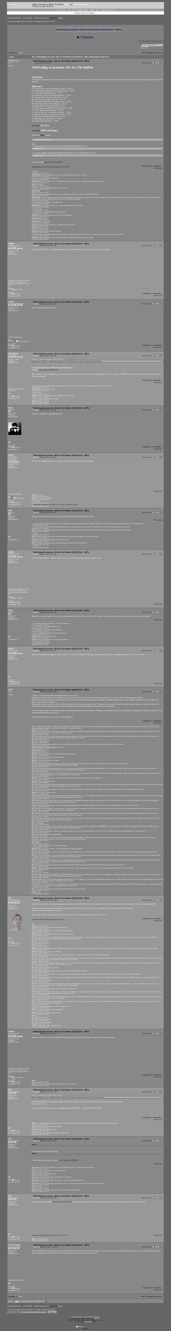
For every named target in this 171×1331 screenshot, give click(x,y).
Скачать (36, 125)
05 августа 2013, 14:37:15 (40, 210)
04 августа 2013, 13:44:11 (40, 394)
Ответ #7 (36, 554)
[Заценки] (11, 252)
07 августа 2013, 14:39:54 (40, 853)
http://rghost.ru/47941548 (62, 1202)
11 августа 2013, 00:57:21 (40, 1000)
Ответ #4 (36, 410)
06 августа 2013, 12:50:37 (40, 734)
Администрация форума (92, 1317)
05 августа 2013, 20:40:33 (40, 220)
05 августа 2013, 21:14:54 (40, 631)
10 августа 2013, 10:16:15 (40, 403)
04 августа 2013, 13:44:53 (40, 397)
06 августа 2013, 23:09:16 (40, 1182)
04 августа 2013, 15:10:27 (40, 192)
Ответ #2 (36, 304)
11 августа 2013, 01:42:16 (40, 1024)
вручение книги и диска (53, 162)
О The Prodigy (27, 18)
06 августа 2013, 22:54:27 (40, 1169)
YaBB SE (97, 1318)
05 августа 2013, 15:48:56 (40, 525)
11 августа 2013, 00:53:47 (40, 990)
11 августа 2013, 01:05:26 (40, 1008)
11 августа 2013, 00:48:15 (40, 972)
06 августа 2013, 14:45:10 (40, 932)
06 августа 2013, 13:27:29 (40, 232)
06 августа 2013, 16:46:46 (40, 1082)
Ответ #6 (36, 512)
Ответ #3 (36, 355)
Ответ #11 (36, 900)
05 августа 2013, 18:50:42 (40, 499)
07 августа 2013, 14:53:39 (40, 882)
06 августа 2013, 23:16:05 (40, 1188)
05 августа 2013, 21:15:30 (40, 634)
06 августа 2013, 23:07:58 (40, 1178)
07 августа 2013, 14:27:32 (40, 811)
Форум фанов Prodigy (14, 18)
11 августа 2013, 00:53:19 (40, 987)
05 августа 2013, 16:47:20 (40, 538)
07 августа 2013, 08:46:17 (40, 771)
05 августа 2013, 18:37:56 (40, 216)
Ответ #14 (36, 1141)
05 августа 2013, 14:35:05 (40, 204)
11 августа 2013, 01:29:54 (40, 1011)
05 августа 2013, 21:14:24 (40, 625)
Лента (69, 10)
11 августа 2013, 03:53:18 (40, 1027)
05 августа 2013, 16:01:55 (40, 531)
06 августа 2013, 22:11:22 (40, 1128)
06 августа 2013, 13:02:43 (40, 926)
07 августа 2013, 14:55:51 (40, 890)
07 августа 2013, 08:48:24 (40, 779)
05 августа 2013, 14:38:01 (40, 213)
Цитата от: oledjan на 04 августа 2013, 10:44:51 (47, 359)
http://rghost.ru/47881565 (48, 370)
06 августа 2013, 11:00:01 (40, 226)
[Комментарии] (13, 254)
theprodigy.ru (88, 1321)
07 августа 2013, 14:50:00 (40, 873)
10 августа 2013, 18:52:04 (40, 950)
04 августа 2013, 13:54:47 (40, 189)
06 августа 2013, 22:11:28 (40, 1131)
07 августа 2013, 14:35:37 (40, 844)
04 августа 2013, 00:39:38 (40, 176)
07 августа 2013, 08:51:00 (40, 787)
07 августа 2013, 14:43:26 (40, 863)
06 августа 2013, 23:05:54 (40, 1175)
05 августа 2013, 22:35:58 (40, 641)
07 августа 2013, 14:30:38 (40, 824)
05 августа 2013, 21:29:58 (40, 638)
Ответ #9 (36, 650)
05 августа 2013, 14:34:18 (40, 200)
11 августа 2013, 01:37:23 (40, 1020)
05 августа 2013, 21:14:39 (40, 628)
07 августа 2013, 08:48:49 (40, 783)
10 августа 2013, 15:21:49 (40, 940)
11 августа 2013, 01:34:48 (40, 1014)
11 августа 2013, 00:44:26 (40, 956)
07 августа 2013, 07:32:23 (40, 1191)
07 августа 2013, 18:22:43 (40, 893)
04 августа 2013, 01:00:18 (40, 179)
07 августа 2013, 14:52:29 (40, 877)
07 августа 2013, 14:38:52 (40, 850)
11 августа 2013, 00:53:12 (40, 982)
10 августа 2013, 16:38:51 (40, 946)
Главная (59, 10)
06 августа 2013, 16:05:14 (40, 752)
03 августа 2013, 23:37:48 (40, 173)
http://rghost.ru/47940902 (68, 1160)
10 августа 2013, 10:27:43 (40, 935)
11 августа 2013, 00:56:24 (40, 995)
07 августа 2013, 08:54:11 (40, 803)
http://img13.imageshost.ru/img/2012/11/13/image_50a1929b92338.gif (55, 504)
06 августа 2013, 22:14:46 (40, 758)
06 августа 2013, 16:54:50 (40, 1085)
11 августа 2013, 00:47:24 (40, 966)
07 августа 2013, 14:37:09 (40, 847)
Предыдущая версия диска (42, 139)
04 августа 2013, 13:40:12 (40, 390)
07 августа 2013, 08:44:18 (40, 766)
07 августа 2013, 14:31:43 (40, 829)
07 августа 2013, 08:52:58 (40, 794)
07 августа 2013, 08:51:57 (40, 791)
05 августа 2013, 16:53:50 (40, 544)
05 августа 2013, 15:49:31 (40, 528)
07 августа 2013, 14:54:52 (40, 887)
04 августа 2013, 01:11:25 (40, 183)
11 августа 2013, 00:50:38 (40, 979)
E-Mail (10, 66)
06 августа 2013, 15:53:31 (40, 644)
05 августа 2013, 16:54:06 (40, 496)
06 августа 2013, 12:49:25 (40, 729)
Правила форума (77, 1317)
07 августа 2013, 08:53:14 (40, 799)
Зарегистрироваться (81, 4)
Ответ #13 (36, 1092)
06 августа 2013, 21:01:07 (40, 1125)
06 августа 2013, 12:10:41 (40, 229)
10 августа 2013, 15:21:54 (40, 943)
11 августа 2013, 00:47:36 (40, 969)
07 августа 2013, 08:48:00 (40, 776)
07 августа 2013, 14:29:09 (40, 816)
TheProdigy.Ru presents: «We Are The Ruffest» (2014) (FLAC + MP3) (33, 21)
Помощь (92, 10)
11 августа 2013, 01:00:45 (40, 1004)
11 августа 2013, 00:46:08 (40, 961)
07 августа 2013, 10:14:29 (40, 807)
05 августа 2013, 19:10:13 (40, 503)
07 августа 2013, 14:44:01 (40, 866)
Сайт (64, 10)
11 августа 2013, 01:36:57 (40, 1017)
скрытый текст (38, 148)
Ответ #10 (36, 691)
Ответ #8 (36, 612)
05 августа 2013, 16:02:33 (40, 535)
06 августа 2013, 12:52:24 (40, 742)
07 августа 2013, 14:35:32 (40, 840)
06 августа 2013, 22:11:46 (40, 1134)
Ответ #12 (36, 1033)
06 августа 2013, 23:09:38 (40, 1185)
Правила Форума (82, 10)
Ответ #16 (36, 1247)
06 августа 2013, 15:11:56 (40, 236)
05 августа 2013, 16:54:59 (40, 547)
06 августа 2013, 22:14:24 (40, 755)
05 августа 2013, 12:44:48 (40, 196)
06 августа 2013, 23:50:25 (40, 1240)
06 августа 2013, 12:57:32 (40, 749)
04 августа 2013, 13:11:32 (40, 387)
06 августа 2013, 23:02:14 (40, 1172)
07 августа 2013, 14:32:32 (40, 832)
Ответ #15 (36, 1198)
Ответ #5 (36, 457)
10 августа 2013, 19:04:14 (40, 953)
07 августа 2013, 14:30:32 (40, 821)
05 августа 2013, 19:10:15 (40, 506)
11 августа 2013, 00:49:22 (40, 975)
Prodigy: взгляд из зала (41, 18)
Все (21, 52)
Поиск (74, 10)
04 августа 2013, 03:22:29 (40, 186)
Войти (66, 4)
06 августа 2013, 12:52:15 (40, 739)
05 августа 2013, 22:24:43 (40, 223)
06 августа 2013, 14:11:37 (40, 929)
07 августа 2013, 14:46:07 (40, 869)
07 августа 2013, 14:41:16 (40, 858)
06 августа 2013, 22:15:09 (40, 762)
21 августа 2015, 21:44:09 (40, 239)
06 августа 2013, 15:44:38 (40, 400)
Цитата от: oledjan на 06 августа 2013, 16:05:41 (47, 1095)
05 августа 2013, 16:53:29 (40, 541)
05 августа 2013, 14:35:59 (40, 207)
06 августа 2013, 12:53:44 (40, 746)
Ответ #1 (36, 245)
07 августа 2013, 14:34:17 (40, 836)
